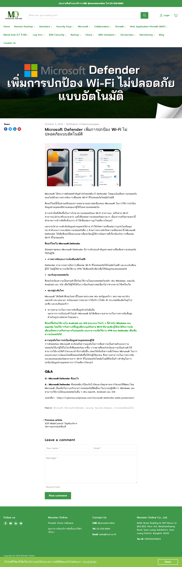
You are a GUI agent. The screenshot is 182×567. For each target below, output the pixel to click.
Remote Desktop (24, 26)
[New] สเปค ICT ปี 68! (15, 35)
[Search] (144, 15)
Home (7, 26)
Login (166, 15)
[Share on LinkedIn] (14, 129)
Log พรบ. (38, 35)
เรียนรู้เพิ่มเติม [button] (90, 562)
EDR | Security (57, 35)
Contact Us (10, 43)
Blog (161, 35)
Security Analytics (103, 407)
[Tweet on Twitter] (10, 129)
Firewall (119, 26)
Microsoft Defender (74, 407)
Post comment (58, 496)
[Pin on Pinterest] (19, 129)
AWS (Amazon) (106, 35)
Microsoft (83, 26)
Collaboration (102, 26)
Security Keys (64, 26)
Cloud (89, 35)
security (89, 407)
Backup (75, 35)
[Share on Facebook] (5, 129)
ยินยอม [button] (168, 562)
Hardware (45, 26)
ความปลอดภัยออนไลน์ (124, 407)
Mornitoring (147, 35)
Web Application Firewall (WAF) (148, 26)
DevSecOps (127, 35)
